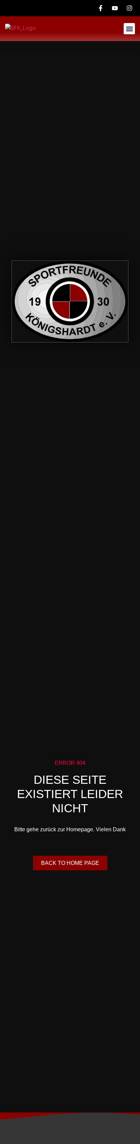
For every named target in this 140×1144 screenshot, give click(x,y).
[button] (129, 28)
